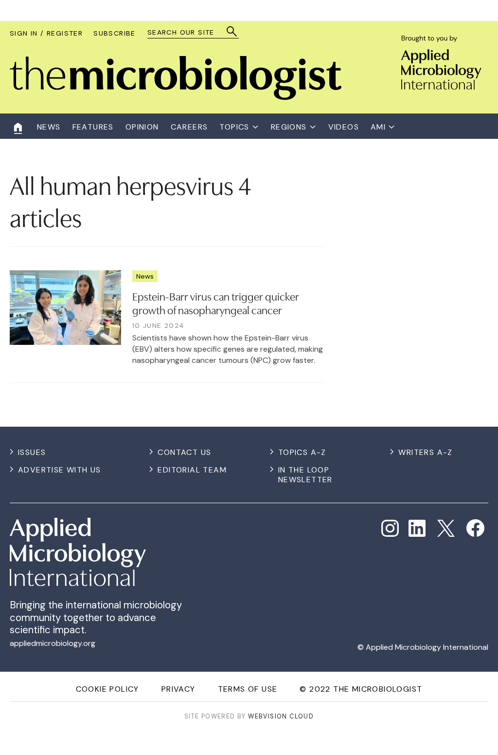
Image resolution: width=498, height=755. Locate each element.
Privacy (178, 689)
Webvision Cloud (281, 716)
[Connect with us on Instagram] (390, 528)
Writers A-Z (425, 452)
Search (232, 31)
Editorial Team (192, 470)
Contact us (184, 452)
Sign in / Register (46, 33)
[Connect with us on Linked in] (417, 528)
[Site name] (175, 97)
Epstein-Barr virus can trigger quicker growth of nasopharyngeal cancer (215, 303)
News (145, 276)
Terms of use (248, 689)
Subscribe (114, 33)
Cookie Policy (107, 689)
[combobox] (188, 32)
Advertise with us (59, 470)
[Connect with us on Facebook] (475, 528)
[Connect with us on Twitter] (446, 528)
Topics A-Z (302, 452)
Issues (32, 452)
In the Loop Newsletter (305, 475)
